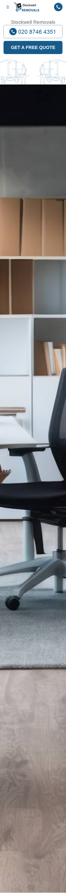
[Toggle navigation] (8, 7)
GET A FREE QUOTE (33, 47)
